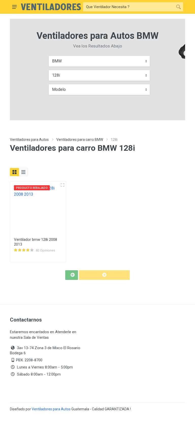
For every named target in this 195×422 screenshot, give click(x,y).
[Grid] (14, 172)
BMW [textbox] (57, 61)
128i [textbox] (56, 75)
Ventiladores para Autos (29, 140)
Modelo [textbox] (59, 89)
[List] (23, 172)
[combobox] (99, 61)
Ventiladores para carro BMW (79, 140)
